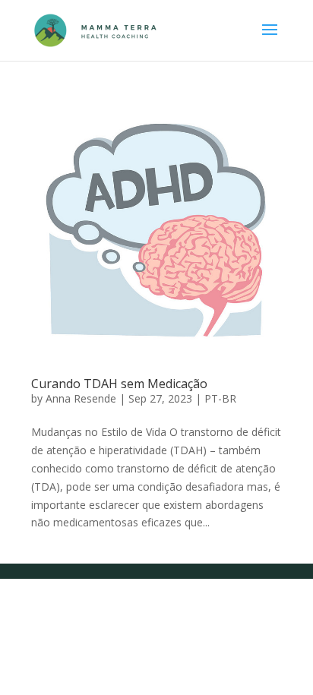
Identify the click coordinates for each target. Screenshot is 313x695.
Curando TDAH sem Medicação (119, 383)
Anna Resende (81, 398)
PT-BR (220, 398)
